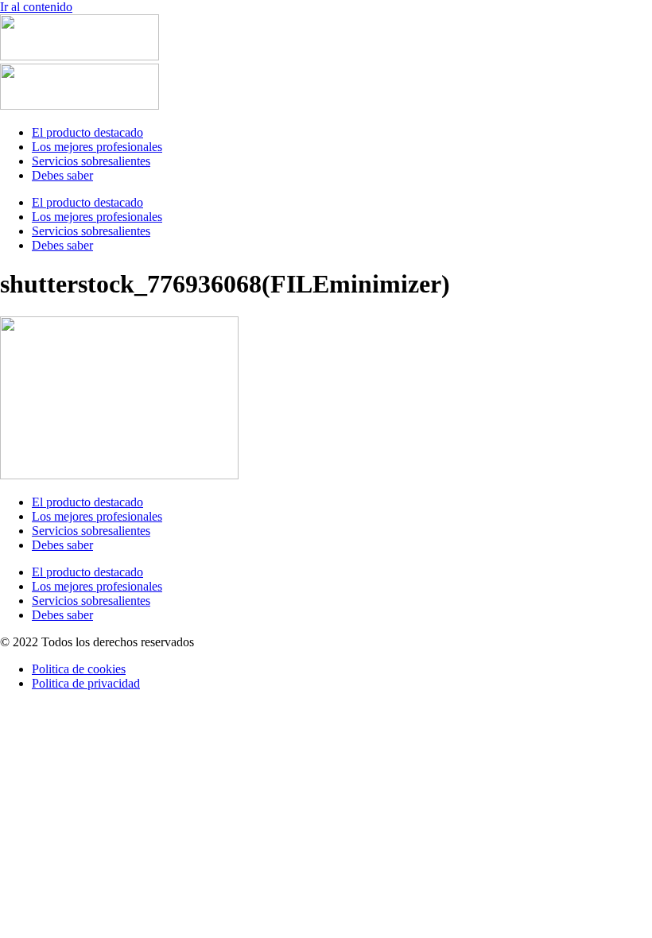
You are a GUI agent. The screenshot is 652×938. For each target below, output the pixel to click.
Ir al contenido (36, 7)
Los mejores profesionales (97, 146)
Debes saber (62, 175)
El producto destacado (87, 132)
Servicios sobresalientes (91, 161)
